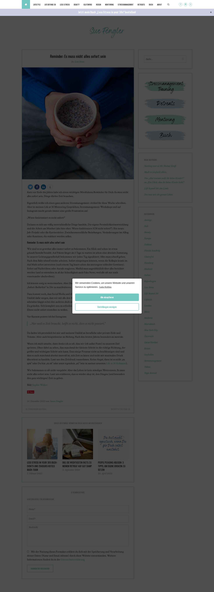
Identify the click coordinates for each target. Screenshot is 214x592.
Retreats (141, 4)
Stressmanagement (125, 4)
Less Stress (65, 4)
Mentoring (109, 4)
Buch (151, 4)
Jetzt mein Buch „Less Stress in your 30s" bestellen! (107, 12)
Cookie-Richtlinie (105, 287)
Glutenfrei (88, 4)
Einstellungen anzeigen (107, 306)
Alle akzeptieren (107, 297)
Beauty (76, 4)
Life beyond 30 (50, 4)
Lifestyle (36, 4)
